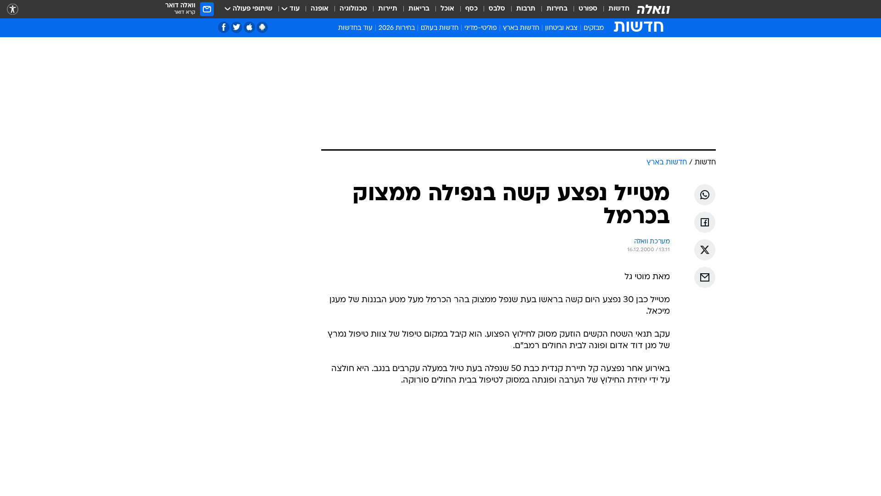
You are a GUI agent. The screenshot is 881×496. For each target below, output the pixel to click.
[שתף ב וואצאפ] (704, 194)
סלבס (497, 9)
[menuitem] (613, 9)
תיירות (387, 9)
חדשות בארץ (521, 28)
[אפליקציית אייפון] (249, 27)
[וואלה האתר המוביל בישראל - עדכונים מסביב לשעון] (653, 9)
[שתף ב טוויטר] (704, 249)
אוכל (447, 9)
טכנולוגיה (353, 9)
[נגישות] (12, 9)
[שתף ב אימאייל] (704, 277)
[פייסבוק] (223, 27)
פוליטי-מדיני (480, 28)
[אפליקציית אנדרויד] (262, 27)
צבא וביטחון (561, 28)
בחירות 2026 (397, 28)
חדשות (619, 9)
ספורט (588, 9)
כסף (471, 9)
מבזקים (594, 28)
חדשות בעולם (439, 28)
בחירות (557, 9)
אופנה (320, 9)
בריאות (418, 9)
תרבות (525, 9)
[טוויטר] (236, 27)
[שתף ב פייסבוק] (704, 222)
